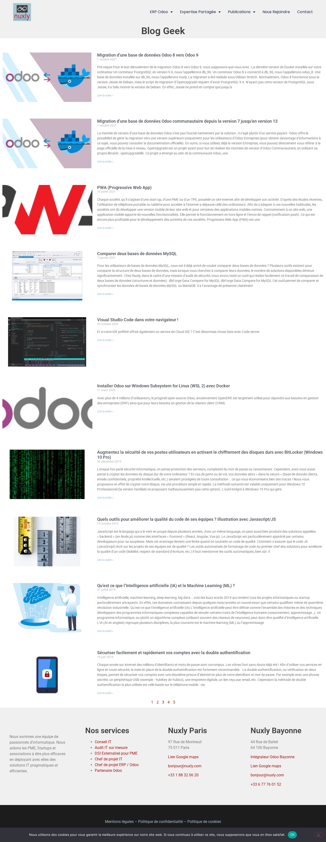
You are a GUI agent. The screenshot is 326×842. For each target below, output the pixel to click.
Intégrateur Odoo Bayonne (272, 757)
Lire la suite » (105, 95)
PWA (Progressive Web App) (124, 187)
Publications (239, 12)
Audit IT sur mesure (111, 747)
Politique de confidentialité (160, 821)
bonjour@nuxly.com (184, 766)
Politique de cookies (204, 821)
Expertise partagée (198, 12)
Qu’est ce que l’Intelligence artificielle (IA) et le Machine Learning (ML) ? (166, 585)
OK (292, 835)
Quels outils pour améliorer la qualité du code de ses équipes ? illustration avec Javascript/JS (186, 519)
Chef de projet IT (108, 759)
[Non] (318, 834)
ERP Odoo (159, 12)
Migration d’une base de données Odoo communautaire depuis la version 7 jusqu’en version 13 (187, 121)
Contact (305, 12)
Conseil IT (103, 742)
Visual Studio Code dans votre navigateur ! (137, 319)
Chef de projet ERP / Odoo (117, 765)
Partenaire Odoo (108, 770)
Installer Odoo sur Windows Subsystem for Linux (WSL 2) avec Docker (163, 385)
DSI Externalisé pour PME (116, 753)
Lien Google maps (183, 757)
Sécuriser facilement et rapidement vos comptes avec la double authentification (173, 652)
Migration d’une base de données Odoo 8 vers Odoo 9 (147, 55)
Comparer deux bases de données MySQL (137, 253)
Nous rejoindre (276, 12)
